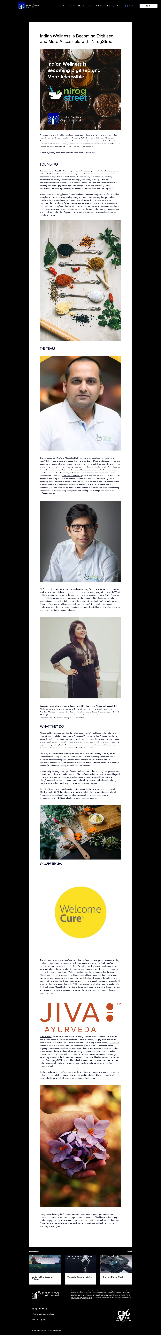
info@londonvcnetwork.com (43, 1314)
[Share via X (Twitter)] (46, 1237)
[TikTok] (47, 1308)
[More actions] (119, 30)
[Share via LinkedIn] (52, 1237)
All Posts (32, 15)
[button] (129, 15)
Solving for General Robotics (79, 1277)
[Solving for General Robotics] (80, 1264)
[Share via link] (57, 1237)
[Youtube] (43, 1308)
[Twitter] (40, 1308)
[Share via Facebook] (41, 1237)
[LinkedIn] (33, 1308)
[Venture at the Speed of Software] (45, 1264)
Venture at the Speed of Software (42, 1278)
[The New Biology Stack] (116, 1264)
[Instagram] (36, 1308)
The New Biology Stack (113, 1277)
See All (129, 1251)
